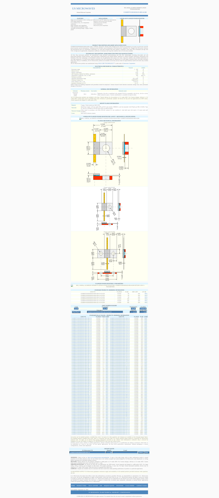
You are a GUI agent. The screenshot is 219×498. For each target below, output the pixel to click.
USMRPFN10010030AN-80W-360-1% (120, 376)
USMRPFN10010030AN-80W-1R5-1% (81, 336)
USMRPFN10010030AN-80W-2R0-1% (81, 350)
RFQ (146, 293)
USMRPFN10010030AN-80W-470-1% (120, 390)
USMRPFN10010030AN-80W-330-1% (120, 371)
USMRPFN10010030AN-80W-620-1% (120, 408)
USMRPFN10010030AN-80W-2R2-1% (81, 354)
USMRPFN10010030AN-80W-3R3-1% (81, 373)
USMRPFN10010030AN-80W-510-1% (120, 399)
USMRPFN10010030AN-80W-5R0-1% (81, 396)
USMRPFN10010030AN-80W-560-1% (120, 403)
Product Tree (81, 485)
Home (73, 485)
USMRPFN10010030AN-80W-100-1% (120, 318)
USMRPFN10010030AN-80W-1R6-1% (81, 341)
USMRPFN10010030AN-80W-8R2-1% (81, 423)
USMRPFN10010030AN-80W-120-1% (120, 326)
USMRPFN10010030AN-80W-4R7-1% (81, 391)
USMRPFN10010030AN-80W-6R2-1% (81, 409)
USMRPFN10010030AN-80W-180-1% (120, 344)
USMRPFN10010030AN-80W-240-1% (120, 358)
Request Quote (109, 485)
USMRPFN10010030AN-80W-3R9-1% (81, 382)
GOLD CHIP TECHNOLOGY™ (106, 63)
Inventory (119, 485)
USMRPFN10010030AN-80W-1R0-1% (81, 318)
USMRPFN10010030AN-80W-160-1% (120, 339)
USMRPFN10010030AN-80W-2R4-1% (81, 359)
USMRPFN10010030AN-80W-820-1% (120, 421)
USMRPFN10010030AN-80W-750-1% (120, 417)
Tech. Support (93, 485)
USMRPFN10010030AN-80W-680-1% (120, 412)
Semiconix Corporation (129, 63)
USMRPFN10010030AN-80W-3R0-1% (81, 368)
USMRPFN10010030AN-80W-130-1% (120, 330)
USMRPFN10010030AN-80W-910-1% (120, 426)
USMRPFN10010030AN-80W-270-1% (120, 362)
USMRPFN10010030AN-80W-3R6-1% (81, 377)
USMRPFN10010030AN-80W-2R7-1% (81, 364)
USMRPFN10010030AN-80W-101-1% (120, 431)
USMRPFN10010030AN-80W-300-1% (120, 367)
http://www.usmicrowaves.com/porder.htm (98, 457)
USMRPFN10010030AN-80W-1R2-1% (81, 327)
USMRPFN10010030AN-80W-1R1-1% (81, 322)
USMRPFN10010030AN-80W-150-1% (120, 335)
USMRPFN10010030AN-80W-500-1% (120, 394)
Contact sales (142, 485)
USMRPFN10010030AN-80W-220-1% (120, 353)
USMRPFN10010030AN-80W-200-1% (120, 348)
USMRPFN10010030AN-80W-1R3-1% (81, 332)
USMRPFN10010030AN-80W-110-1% (120, 321)
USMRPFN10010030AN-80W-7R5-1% (81, 418)
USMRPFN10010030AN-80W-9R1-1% (81, 428)
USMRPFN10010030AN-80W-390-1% (120, 380)
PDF (101, 485)
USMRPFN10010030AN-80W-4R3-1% (81, 386)
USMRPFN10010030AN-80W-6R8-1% (81, 414)
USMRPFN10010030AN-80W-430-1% (120, 385)
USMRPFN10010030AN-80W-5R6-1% (81, 405)
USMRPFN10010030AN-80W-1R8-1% (81, 345)
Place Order (129, 485)
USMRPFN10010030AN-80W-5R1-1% (81, 400)
